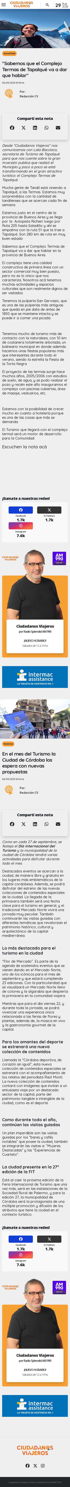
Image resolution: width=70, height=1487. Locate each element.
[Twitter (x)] (35, 1466)
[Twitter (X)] (49, 510)
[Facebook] (20, 510)
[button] (12, 130)
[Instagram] (20, 526)
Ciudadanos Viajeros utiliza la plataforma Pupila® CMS (35, 1482)
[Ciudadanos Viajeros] (21, 4)
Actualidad (9, 53)
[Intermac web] (35, 677)
